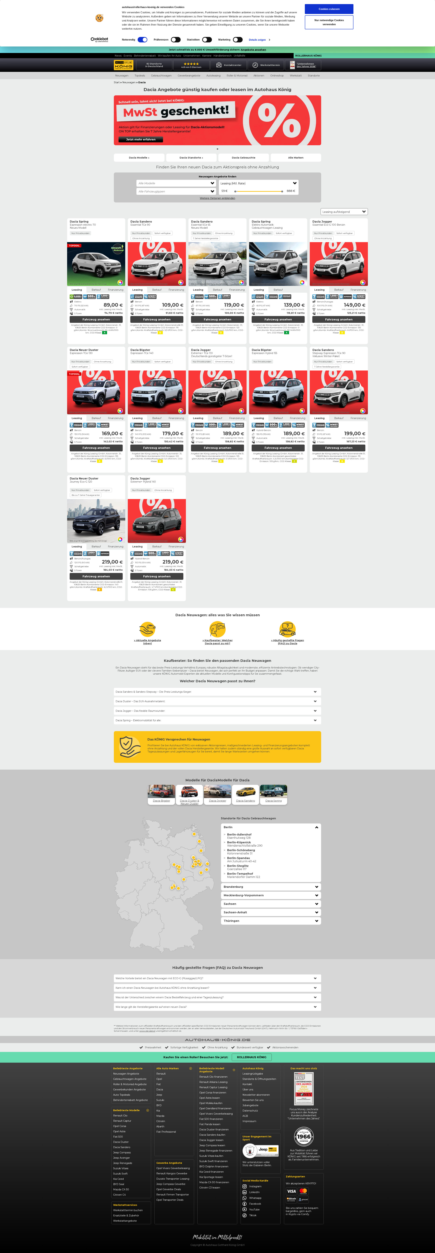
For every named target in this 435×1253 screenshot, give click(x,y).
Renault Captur (122, 1120)
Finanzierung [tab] (115, 289)
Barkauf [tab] (96, 289)
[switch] (176, 39)
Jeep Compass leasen (212, 1145)
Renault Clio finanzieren (213, 1076)
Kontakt (247, 1084)
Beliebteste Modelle (126, 1110)
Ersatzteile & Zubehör (126, 1215)
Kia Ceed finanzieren (211, 1171)
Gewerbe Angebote (169, 1162)
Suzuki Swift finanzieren (213, 1161)
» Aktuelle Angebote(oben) (147, 642)
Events (128, 55)
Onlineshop (277, 75)
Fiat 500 (118, 1136)
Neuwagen (121, 75)
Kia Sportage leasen (211, 1177)
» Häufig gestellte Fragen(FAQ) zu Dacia (287, 642)
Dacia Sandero (121, 1147)
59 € (225, 191)
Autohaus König (252, 1068)
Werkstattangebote (125, 1220)
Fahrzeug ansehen (96, 319)
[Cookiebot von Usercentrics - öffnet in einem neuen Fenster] (99, 39)
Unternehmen (191, 55)
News (118, 55)
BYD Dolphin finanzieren (213, 1166)
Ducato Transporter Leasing (172, 1178)
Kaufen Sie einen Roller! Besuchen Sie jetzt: (195, 1057)
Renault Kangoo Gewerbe (171, 1173)
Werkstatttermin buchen (128, 1210)
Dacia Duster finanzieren (214, 1129)
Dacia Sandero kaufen (212, 1134)
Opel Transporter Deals (169, 1199)
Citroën (160, 1121)
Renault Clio (120, 1115)
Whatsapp (255, 1198)
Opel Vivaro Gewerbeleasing (173, 1168)
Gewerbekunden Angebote (129, 1089)
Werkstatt (296, 75)
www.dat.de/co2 (147, 1031)
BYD (159, 1105)
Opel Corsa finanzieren (212, 1092)
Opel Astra (119, 1131)
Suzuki (160, 1100)
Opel (159, 1079)
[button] (271, 827)
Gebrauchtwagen (161, 75)
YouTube (254, 1209)
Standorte (314, 75)
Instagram (255, 1186)
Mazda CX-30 (121, 1189)
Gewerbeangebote (189, 75)
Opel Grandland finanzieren (215, 1108)
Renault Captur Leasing (213, 1087)
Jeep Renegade (122, 1163)
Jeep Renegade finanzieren (215, 1150)
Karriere (206, 55)
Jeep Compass (122, 1152)
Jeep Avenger (121, 1157)
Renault (161, 1073)
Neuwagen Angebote (126, 1073)
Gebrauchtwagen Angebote (129, 1079)
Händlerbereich (222, 55)
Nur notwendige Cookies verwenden (329, 22)
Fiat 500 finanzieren (211, 1119)
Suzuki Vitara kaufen (211, 1155)
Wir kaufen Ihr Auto (169, 55)
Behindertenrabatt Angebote (130, 1100)
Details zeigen (257, 39)
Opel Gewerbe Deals (168, 1189)
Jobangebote (250, 1105)
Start (117, 82)
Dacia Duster (121, 1142)
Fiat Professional (166, 1131)
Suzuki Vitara (120, 1168)
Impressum (249, 1121)
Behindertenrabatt (145, 55)
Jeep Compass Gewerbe (170, 1184)
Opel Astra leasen (209, 1097)
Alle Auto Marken (167, 1068)
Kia (158, 1110)
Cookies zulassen (329, 8)
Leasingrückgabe (252, 1073)
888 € (291, 191)
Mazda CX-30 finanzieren (214, 1182)
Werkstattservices (125, 1205)
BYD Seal (118, 1184)
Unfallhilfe (239, 55)
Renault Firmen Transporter (172, 1194)
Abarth (160, 1126)
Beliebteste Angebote (128, 1068)
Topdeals (140, 75)
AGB (245, 1115)
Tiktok (252, 1215)
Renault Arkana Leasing (213, 1082)
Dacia (159, 1089)
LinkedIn (254, 1192)
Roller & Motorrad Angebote (130, 1084)
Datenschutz (250, 1110)
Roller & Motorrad (237, 75)
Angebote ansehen (253, 49)
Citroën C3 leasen (209, 1187)
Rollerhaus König (308, 55)
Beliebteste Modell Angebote (211, 1070)
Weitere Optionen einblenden (217, 198)
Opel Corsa (119, 1126)
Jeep (159, 1094)
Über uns (247, 1089)
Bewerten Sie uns (253, 1100)
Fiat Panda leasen (209, 1124)
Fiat (158, 1084)
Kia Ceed (118, 1178)
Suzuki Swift (120, 1173)
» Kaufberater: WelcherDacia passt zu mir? (218, 642)
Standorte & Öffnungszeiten (259, 1079)
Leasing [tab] (77, 289)
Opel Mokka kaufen (210, 1103)
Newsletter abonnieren (256, 1094)
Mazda (160, 1115)
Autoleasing (213, 75)
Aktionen (259, 75)
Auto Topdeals (121, 1094)
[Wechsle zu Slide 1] (217, 149)
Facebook (255, 1203)
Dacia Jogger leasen (211, 1140)
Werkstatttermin (270, 65)
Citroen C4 (119, 1194)
